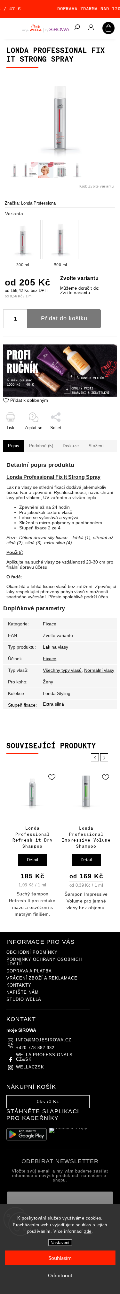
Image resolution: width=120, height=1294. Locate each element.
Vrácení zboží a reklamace (41, 978)
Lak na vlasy (55, 647)
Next (105, 757)
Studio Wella (23, 999)
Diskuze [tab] (71, 446)
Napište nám (22, 992)
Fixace (49, 623)
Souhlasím (60, 1258)
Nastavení (60, 1242)
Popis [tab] (14, 446)
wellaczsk (30, 1067)
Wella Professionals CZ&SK (44, 1057)
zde (88, 1231)
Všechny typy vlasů (62, 670)
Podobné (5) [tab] (41, 446)
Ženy (48, 681)
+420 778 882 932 (35, 1048)
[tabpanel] (32, 844)
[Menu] (9, 27)
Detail (32, 860)
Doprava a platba (29, 971)
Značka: (31, 203)
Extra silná (53, 704)
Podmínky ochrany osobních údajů (44, 961)
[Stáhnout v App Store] (69, 1134)
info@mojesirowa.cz (43, 1040)
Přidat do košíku (64, 318)
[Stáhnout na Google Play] (26, 1134)
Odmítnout (60, 1275)
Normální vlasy (99, 670)
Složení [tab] (96, 446)
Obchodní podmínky (32, 952)
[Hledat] (77, 28)
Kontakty (18, 985)
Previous (96, 757)
